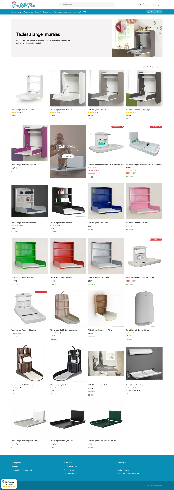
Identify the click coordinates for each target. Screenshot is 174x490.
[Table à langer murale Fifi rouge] (68, 256)
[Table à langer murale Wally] (106, 363)
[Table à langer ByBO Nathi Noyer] (29, 363)
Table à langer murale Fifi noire (61, 223)
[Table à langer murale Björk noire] (68, 419)
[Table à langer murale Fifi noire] (68, 201)
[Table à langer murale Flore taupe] (144, 88)
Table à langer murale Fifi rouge (61, 277)
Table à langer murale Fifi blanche (23, 223)
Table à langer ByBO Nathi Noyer (23, 385)
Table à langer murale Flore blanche (62, 110)
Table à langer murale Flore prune (23, 165)
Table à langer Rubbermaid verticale (24, 330)
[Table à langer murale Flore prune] (29, 143)
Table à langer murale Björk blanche (24, 441)
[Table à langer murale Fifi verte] (29, 256)
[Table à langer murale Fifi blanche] (29, 201)
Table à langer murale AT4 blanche (23, 110)
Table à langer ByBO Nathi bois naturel (63, 330)
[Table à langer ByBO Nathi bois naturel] (68, 308)
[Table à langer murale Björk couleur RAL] (106, 419)
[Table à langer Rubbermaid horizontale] (144, 256)
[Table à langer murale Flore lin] (106, 88)
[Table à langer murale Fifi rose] (144, 201)
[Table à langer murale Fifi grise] (106, 256)
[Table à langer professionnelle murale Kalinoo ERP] (106, 143)
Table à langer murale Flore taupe (138, 110)
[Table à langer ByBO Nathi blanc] (144, 308)
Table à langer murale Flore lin (98, 110)
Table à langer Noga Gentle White (100, 330)
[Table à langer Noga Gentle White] (106, 308)
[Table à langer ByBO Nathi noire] (68, 363)
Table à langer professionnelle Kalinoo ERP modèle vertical (144, 166)
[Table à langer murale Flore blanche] (68, 88)
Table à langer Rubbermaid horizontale (140, 277)
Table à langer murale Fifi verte (22, 277)
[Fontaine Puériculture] (23, 4)
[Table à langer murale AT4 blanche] (29, 88)
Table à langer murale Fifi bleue (99, 223)
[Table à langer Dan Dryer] (144, 363)
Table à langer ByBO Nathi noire (61, 385)
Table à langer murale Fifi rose (137, 223)
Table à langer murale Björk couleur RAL (102, 441)
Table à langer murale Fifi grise (99, 277)
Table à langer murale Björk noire (61, 441)
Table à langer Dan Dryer (135, 385)
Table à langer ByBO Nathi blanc (137, 330)
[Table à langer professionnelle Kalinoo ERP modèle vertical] (144, 143)
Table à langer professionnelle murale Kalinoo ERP (106, 165)
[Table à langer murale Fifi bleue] (106, 201)
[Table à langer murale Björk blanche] (29, 419)
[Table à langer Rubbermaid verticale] (29, 308)
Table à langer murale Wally (98, 385)
